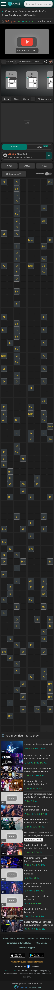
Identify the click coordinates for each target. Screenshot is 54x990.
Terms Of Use (32, 938)
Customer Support (27, 947)
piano (16, 99)
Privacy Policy (45, 938)
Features (21, 938)
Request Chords (33, 839)
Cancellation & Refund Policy (19, 943)
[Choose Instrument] (33, 99)
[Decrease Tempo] (3, 62)
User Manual (41, 943)
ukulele (26, 99)
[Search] (49, 4)
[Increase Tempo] (15, 62)
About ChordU (9, 938)
